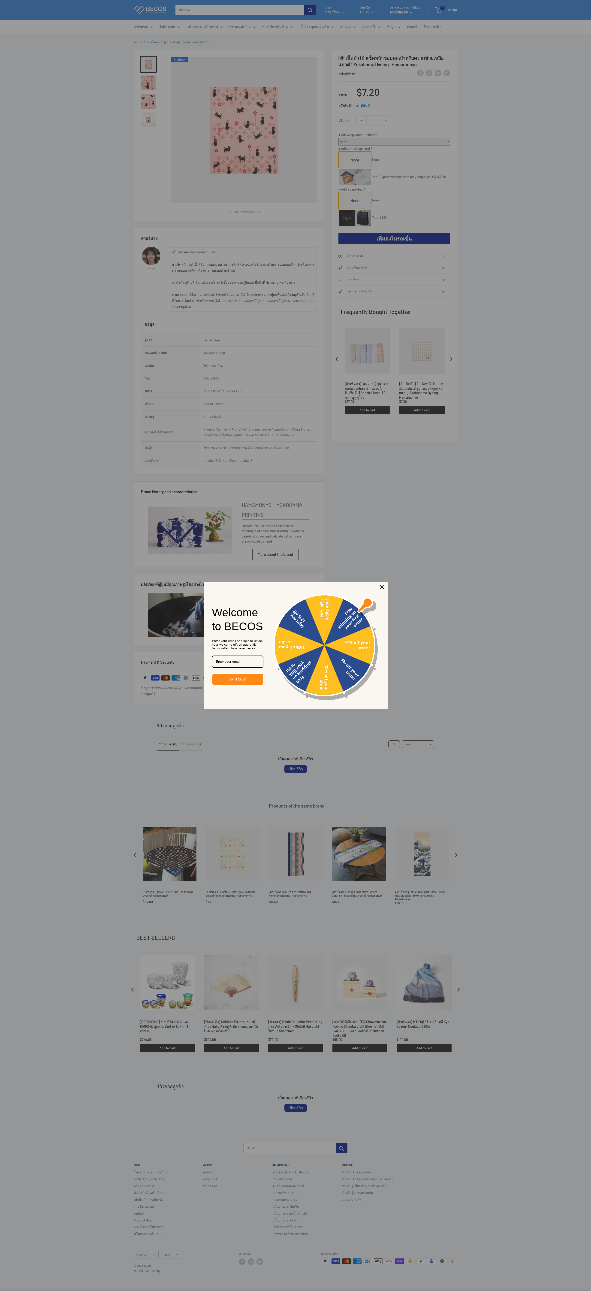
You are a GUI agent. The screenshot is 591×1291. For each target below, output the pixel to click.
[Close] (382, 587)
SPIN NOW (237, 679)
